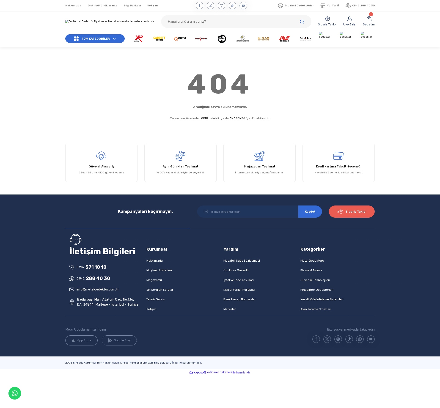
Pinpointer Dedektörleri (316, 289)
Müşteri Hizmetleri (159, 270)
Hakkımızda (154, 260)
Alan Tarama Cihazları (315, 309)
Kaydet (310, 211)
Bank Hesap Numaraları (239, 299)
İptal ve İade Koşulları (238, 280)
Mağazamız (154, 280)
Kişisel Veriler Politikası (239, 289)
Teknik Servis (155, 299)
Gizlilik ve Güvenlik (236, 270)
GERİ (204, 118)
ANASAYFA (237, 118)
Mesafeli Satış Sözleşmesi (241, 260)
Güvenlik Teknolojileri (315, 280)
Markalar (229, 309)
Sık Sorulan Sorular (159, 289)
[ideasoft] (197, 372)
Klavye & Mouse (311, 270)
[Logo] (109, 22)
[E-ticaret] (219, 372)
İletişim (151, 309)
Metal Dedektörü (312, 260)
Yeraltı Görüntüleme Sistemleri (322, 299)
